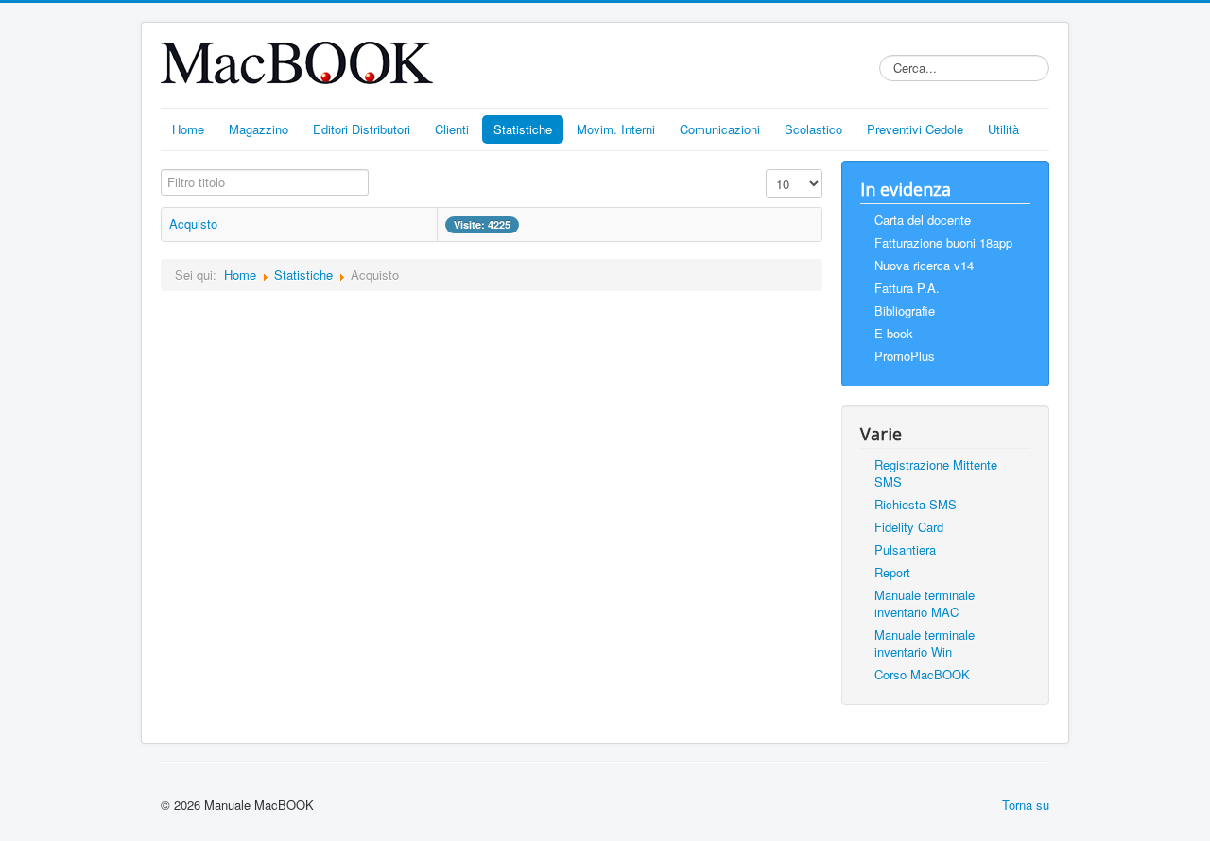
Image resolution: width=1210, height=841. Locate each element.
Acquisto (193, 223)
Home (188, 129)
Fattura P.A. (907, 288)
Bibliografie (904, 310)
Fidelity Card (908, 527)
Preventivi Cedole (915, 129)
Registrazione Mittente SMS (935, 472)
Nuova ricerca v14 (924, 265)
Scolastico (813, 129)
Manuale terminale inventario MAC (924, 603)
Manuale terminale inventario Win (924, 643)
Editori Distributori (361, 129)
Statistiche (522, 129)
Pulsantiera (905, 549)
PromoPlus (904, 356)
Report (892, 572)
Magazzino (258, 129)
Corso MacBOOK (922, 674)
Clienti (452, 129)
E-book (893, 333)
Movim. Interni (616, 129)
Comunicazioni (720, 129)
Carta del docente (922, 220)
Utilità (1003, 129)
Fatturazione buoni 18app (943, 242)
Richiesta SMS (915, 504)
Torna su (1025, 805)
